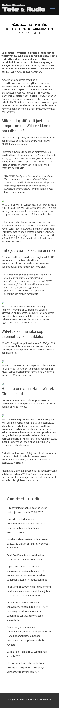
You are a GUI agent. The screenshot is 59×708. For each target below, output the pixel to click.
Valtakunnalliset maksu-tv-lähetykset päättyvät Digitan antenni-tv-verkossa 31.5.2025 (28, 544)
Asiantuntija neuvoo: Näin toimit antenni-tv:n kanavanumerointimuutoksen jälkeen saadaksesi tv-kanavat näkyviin (29, 591)
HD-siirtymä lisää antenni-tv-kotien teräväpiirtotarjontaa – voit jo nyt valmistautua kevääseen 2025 (26, 667)
